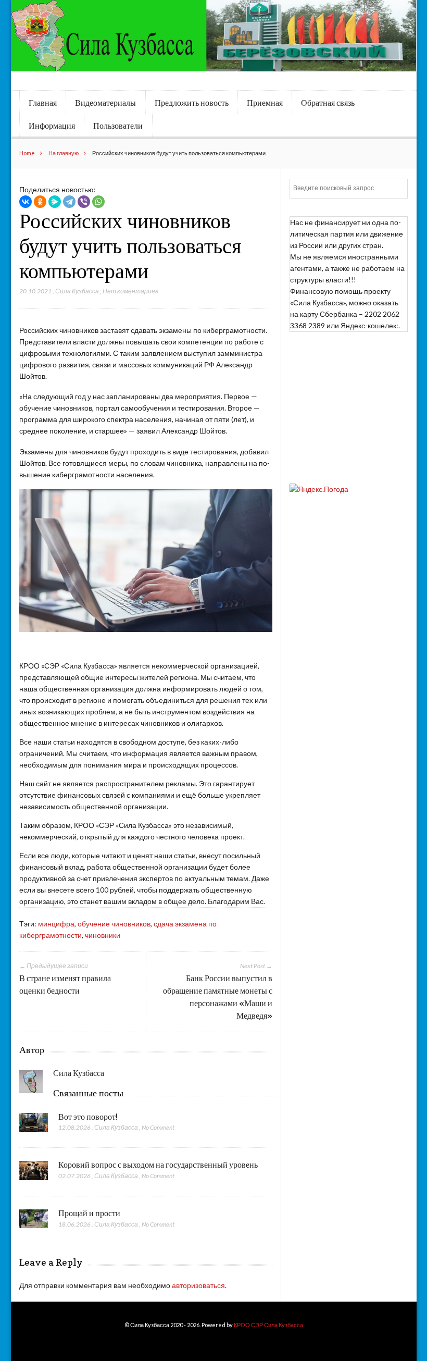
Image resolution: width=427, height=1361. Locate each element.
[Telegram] (69, 201)
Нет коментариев (130, 291)
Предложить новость (192, 102)
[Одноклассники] (40, 201)
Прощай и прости (89, 1213)
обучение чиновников (114, 923)
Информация (52, 125)
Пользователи (118, 125)
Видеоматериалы (105, 102)
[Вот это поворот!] (33, 1125)
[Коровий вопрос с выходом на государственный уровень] (33, 1173)
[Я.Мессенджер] (54, 201)
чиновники (102, 935)
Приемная (265, 102)
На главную (63, 153)
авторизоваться (198, 1285)
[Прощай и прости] (33, 1222)
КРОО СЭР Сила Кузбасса (268, 1324)
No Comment (158, 1127)
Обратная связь (328, 102)
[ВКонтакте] (25, 201)
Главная (43, 102)
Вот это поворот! (88, 1116)
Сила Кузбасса (77, 291)
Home (27, 153)
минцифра (56, 923)
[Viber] (84, 201)
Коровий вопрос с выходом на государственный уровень (158, 1164)
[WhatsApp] (98, 201)
